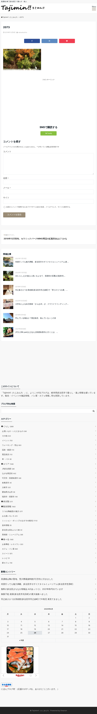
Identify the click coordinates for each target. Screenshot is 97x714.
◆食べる (7, 539)
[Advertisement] (28, 98)
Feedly (49, 133)
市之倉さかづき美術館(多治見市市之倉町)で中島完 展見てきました (31, 599)
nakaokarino (22, 32)
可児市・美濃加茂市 (11, 478)
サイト (6, 197)
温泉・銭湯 (8, 450)
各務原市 (7, 483)
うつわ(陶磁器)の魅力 (12, 511)
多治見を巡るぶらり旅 (12, 530)
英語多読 (7, 454)
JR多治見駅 (8, 469)
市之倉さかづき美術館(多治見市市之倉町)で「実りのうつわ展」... (41, 290)
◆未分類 (7, 501)
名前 (6, 178)
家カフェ (7, 563)
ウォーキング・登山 (11, 445)
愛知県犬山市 (8, 492)
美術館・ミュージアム (12, 534)
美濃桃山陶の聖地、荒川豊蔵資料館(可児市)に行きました (27, 579)
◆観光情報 (8, 506)
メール (7, 187)
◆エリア (7, 464)
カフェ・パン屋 (10, 549)
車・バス (6, 459)
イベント (7, 440)
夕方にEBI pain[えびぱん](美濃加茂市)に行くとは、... (36, 332)
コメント (7, 151)
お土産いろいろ (10, 516)
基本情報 (6, 525)
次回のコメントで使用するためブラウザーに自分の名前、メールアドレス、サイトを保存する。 (38, 207)
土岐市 (6, 487)
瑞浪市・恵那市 (10, 497)
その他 (6, 436)
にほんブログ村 (8, 689)
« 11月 (21, 640)
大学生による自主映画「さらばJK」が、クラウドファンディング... (41, 304)
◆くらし (7, 426)
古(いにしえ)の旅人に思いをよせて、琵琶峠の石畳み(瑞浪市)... (40, 276)
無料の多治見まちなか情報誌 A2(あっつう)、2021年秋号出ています (32, 589)
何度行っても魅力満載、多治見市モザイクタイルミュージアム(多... (42, 262)
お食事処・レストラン (12, 544)
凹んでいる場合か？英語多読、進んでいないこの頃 (35, 318)
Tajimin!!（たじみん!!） (41, 710)
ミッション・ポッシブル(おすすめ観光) (19, 520)
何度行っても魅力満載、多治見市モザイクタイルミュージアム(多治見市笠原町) (37, 584)
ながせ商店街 (9, 473)
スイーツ (7, 553)
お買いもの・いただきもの (14, 431)
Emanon (64, 710)
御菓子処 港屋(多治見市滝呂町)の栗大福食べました (24, 594)
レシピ (6, 558)
